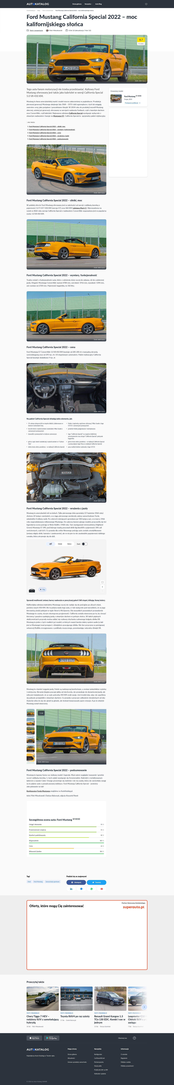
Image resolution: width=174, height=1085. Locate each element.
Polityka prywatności (127, 1066)
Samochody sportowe (52, 882)
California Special (76, 113)
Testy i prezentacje (33, 1013)
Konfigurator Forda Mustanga (38, 791)
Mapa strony (72, 1049)
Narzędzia (97, 1049)
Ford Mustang (38, 882)
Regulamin (124, 1058)
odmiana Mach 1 (79, 208)
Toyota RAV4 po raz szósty (75, 1016)
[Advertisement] (128, 142)
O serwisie (124, 1054)
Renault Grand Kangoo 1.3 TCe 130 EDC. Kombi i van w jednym (109, 1019)
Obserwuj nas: (122, 1038)
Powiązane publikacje (131, 103)
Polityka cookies (126, 1062)
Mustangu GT (58, 116)
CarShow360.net (99, 1058)
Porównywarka (99, 1062)
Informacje (125, 1049)
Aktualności (71, 1058)
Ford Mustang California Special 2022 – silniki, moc (47, 126)
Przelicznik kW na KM (101, 1070)
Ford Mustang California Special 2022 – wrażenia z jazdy (49, 136)
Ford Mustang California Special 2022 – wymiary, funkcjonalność (52, 129)
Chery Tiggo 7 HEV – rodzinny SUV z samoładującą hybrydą (43, 1019)
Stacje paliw (98, 1066)
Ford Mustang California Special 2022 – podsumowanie (48, 139)
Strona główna (72, 1054)
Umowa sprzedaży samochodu (77, 1062)
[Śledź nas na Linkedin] (134, 1038)
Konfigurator (98, 1054)
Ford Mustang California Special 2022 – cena (45, 132)
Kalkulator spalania (100, 1074)
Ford (29, 882)
